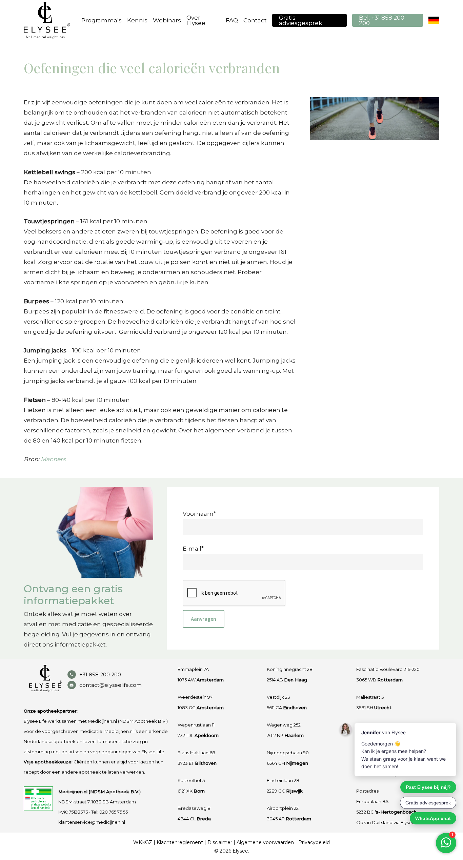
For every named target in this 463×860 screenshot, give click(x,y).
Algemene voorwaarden (265, 842)
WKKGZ (142, 842)
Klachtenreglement (180, 842)
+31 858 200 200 (100, 674)
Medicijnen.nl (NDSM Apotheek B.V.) (99, 791)
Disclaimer (219, 842)
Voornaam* (199, 513)
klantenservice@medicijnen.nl (91, 822)
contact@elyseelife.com (110, 685)
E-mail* (193, 548)
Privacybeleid (314, 842)
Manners (53, 459)
